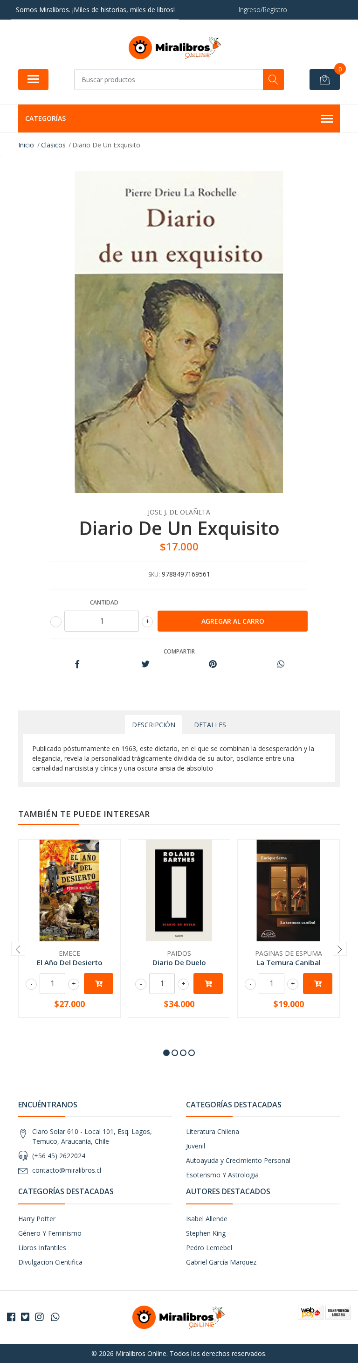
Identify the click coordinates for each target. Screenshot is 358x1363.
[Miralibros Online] (175, 48)
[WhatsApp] (55, 1316)
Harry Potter (36, 1218)
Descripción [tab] (153, 724)
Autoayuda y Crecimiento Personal (238, 1160)
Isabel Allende (206, 1218)
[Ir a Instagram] (39, 1316)
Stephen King (206, 1233)
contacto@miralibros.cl (66, 1170)
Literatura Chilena (212, 1131)
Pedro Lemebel (209, 1247)
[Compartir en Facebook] (77, 664)
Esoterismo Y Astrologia (222, 1174)
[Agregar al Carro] (98, 983)
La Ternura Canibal (288, 962)
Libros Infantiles (42, 1247)
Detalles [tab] (210, 724)
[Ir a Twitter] (25, 1316)
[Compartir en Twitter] (145, 664)
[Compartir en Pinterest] (213, 664)
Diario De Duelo (179, 962)
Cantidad (104, 602)
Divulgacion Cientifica (50, 1262)
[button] (166, 1053)
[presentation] (18, 949)
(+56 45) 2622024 (58, 1155)
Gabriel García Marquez (221, 1262)
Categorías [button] (45, 118)
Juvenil (195, 1145)
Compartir (179, 651)
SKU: (154, 574)
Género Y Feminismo (50, 1233)
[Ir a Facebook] (11, 1316)
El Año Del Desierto (70, 962)
